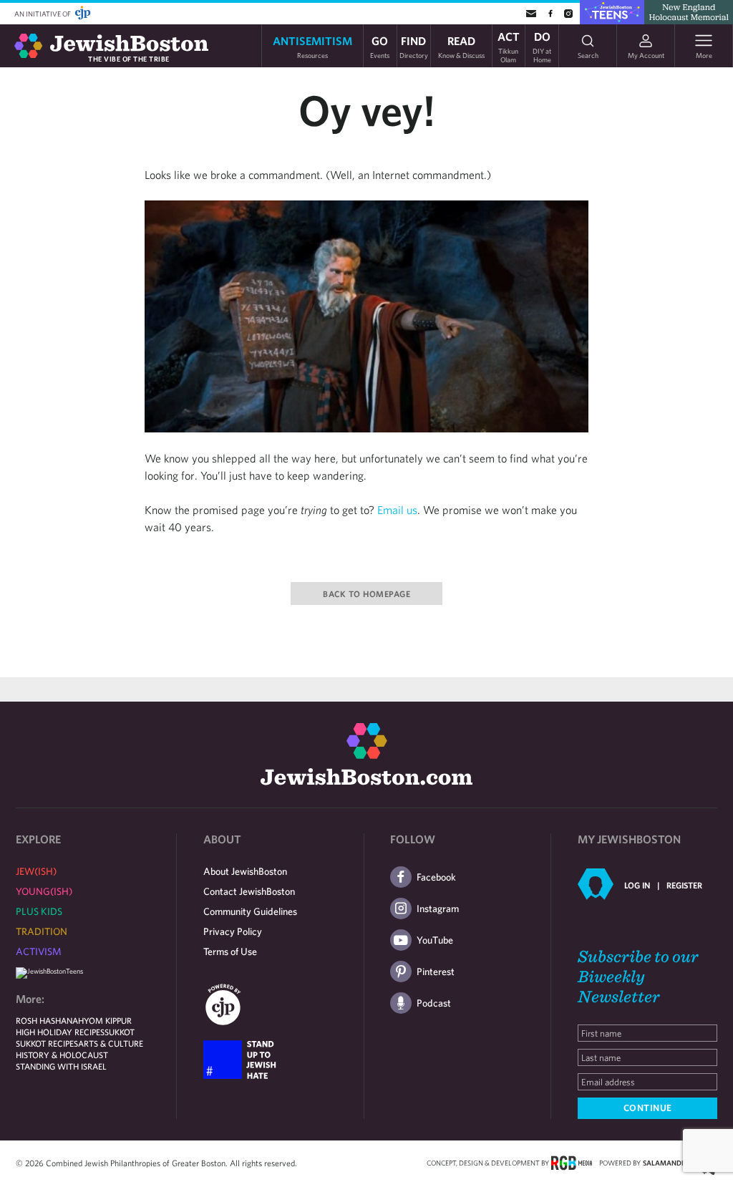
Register (684, 885)
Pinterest (436, 971)
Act (508, 46)
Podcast (434, 1003)
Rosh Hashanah (50, 1020)
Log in (637, 885)
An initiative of (43, 13)
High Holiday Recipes (60, 1032)
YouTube (435, 940)
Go (379, 46)
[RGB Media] (571, 1162)
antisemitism (312, 46)
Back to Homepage (366, 593)
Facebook (436, 877)
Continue (647, 1108)
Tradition (41, 931)
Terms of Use (230, 951)
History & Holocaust (62, 1055)
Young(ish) (44, 891)
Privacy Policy (232, 931)
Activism (39, 951)
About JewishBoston (245, 871)
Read (461, 46)
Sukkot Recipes (47, 1043)
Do (542, 46)
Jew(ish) (36, 871)
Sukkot (120, 1032)
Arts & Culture (110, 1043)
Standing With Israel (61, 1066)
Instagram (438, 908)
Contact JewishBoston (249, 891)
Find (413, 46)
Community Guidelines (250, 911)
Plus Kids (39, 911)
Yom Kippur (108, 1020)
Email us (397, 509)
